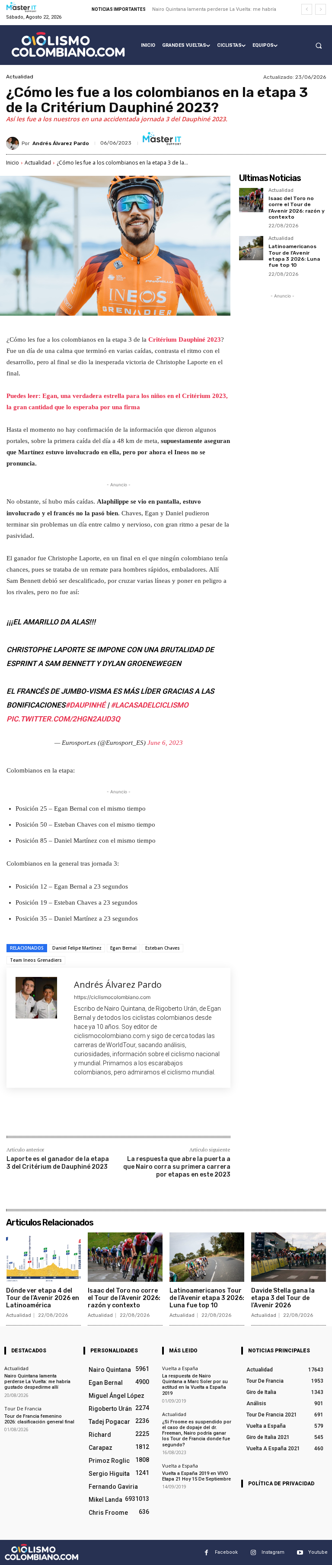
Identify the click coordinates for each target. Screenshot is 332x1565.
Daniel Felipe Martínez (77, 948)
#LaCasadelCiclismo (149, 705)
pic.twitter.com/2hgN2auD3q (63, 719)
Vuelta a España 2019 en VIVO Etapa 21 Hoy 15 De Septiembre (196, 1475)
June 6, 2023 (165, 742)
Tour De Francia (23, 1408)
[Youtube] (299, 1552)
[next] (320, 9)
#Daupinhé (85, 705)
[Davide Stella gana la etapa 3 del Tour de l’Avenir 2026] (288, 1257)
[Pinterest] (108, 1117)
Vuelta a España (180, 1368)
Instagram (273, 1552)
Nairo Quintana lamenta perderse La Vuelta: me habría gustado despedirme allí (37, 1381)
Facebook (226, 1552)
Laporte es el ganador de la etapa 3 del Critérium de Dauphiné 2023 (57, 1163)
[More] (149, 1117)
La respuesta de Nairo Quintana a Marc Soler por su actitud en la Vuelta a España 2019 (195, 1384)
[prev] (306, 9)
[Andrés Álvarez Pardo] (14, 143)
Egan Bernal (123, 948)
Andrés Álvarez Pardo (60, 143)
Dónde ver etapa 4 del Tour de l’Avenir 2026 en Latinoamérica (42, 1298)
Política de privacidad (281, 1484)
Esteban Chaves (162, 948)
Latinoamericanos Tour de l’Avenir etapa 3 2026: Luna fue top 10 (294, 255)
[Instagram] (253, 1552)
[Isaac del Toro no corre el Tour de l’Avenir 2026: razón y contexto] (251, 200)
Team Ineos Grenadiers (36, 960)
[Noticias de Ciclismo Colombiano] (68, 44)
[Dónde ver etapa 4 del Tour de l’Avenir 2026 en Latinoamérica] (43, 1257)
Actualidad (19, 76)
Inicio (12, 162)
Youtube (318, 1552)
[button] (319, 45)
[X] (88, 1117)
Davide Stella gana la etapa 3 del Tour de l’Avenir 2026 (283, 1298)
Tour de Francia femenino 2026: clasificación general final (39, 1418)
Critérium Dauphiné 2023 (184, 339)
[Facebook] (68, 1117)
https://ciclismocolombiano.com (112, 997)
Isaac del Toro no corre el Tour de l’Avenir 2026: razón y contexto (296, 207)
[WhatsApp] (128, 1117)
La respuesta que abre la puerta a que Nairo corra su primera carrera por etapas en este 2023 (176, 1166)
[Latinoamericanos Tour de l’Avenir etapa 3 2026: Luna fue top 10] (251, 248)
